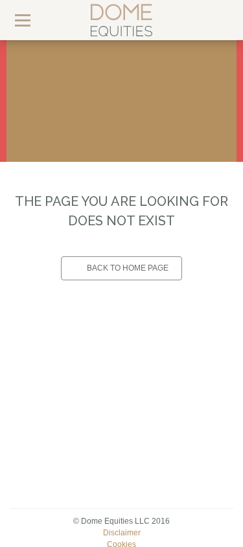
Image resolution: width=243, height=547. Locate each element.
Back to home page (127, 268)
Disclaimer (122, 532)
